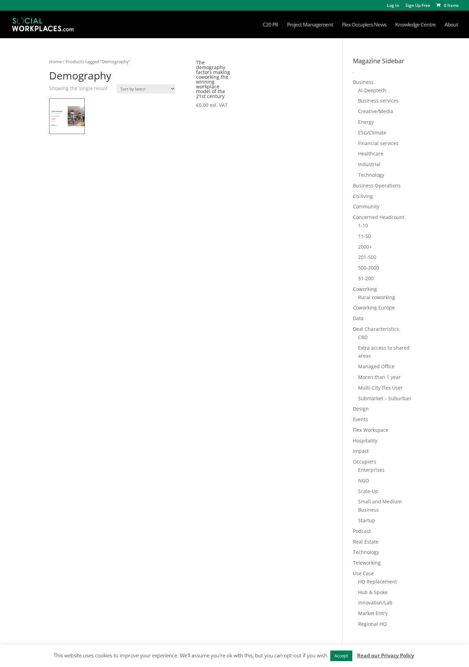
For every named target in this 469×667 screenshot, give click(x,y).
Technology (371, 175)
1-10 (363, 225)
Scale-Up (368, 491)
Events (360, 419)
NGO (363, 480)
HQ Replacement (377, 581)
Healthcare (370, 153)
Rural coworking (376, 297)
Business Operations (377, 185)
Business (363, 82)
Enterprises (371, 470)
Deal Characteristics (376, 329)
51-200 (366, 278)
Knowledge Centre (415, 25)
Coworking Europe (374, 307)
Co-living (363, 196)
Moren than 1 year (379, 377)
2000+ (365, 246)
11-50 (364, 236)
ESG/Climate (372, 132)
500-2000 (368, 267)
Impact (361, 451)
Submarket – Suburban (384, 398)
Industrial (369, 164)
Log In (393, 5)
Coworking (365, 289)
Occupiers (364, 461)
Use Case (363, 573)
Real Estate (365, 541)
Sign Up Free (417, 5)
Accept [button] (341, 656)
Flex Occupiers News (364, 25)
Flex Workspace (370, 430)
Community (366, 206)
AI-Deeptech (372, 90)
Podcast (362, 531)
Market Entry (373, 613)
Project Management (310, 25)
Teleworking (367, 562)
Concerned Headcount (378, 217)
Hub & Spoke (373, 592)
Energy (366, 122)
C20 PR (270, 25)
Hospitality (365, 440)
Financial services (378, 143)
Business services (378, 100)
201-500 (367, 257)
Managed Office (376, 366)
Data (358, 318)
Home (55, 61)
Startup (366, 520)
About (451, 25)
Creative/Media (375, 111)
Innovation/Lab (375, 602)
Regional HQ (372, 624)
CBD (363, 337)
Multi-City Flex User (380, 387)
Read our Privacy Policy (385, 655)
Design (361, 408)
